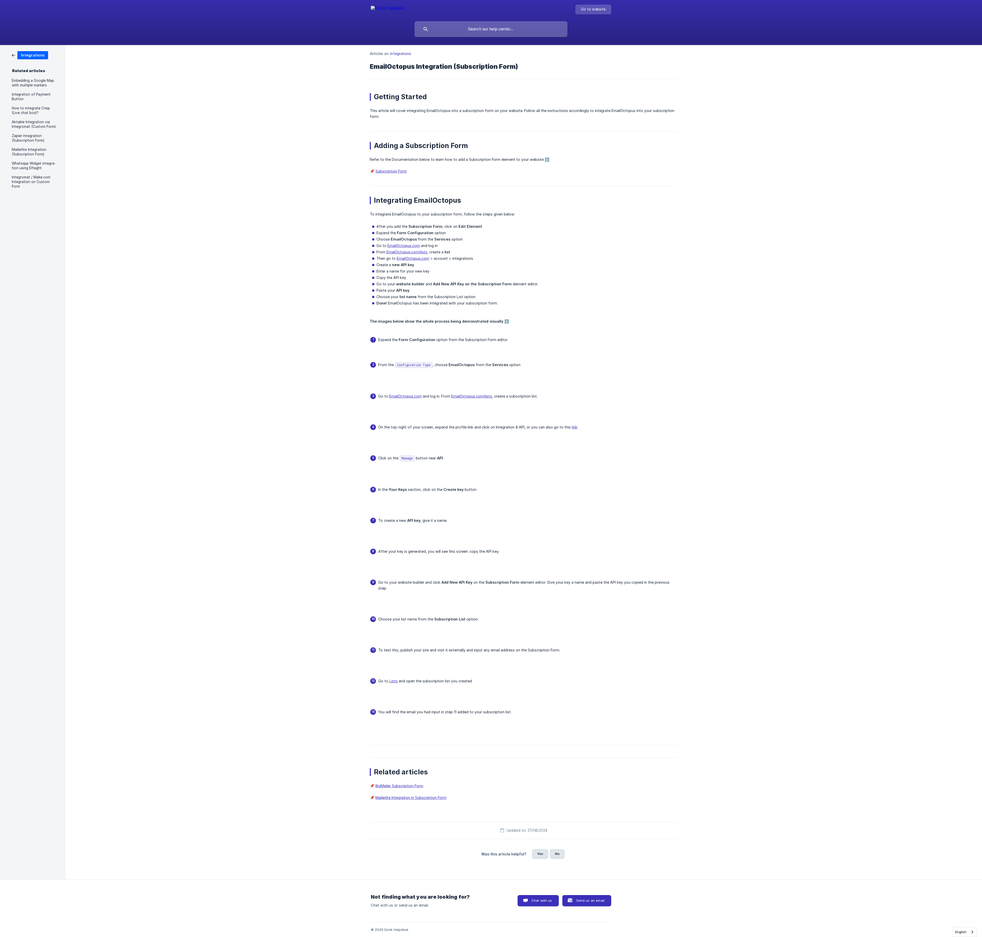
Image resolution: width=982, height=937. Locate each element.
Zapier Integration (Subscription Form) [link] (28, 138)
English (960, 932)
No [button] (557, 854)
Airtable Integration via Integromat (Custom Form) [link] (34, 124)
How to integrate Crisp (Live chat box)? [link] (31, 110)
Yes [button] (540, 854)
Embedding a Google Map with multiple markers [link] (33, 82)
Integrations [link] (400, 53)
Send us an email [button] (590, 900)
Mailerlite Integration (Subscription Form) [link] (29, 152)
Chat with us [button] (541, 900)
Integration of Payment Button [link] (31, 96)
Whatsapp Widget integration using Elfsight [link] (34, 165)
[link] (30, 54)
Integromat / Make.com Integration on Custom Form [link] (31, 181)
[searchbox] (491, 29)
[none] (388, 9)
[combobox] (964, 932)
